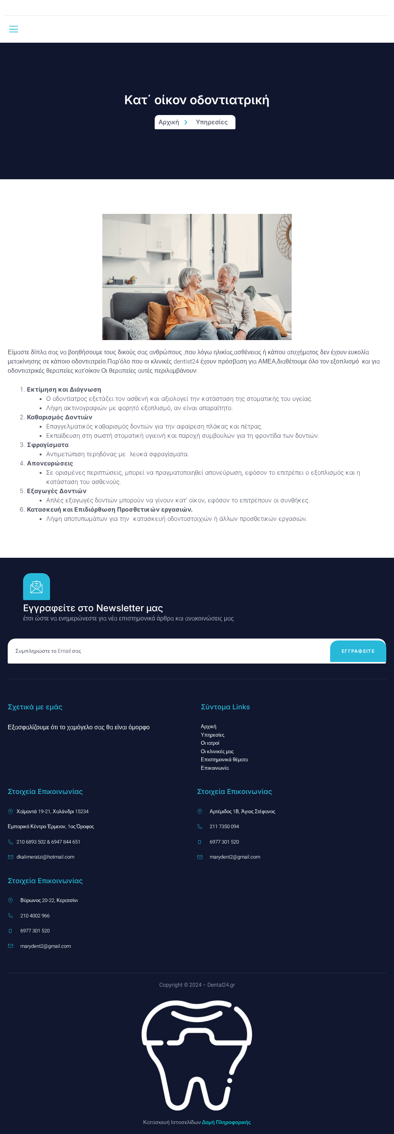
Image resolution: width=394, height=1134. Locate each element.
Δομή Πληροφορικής (226, 1122)
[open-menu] (13, 29)
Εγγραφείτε (358, 651)
